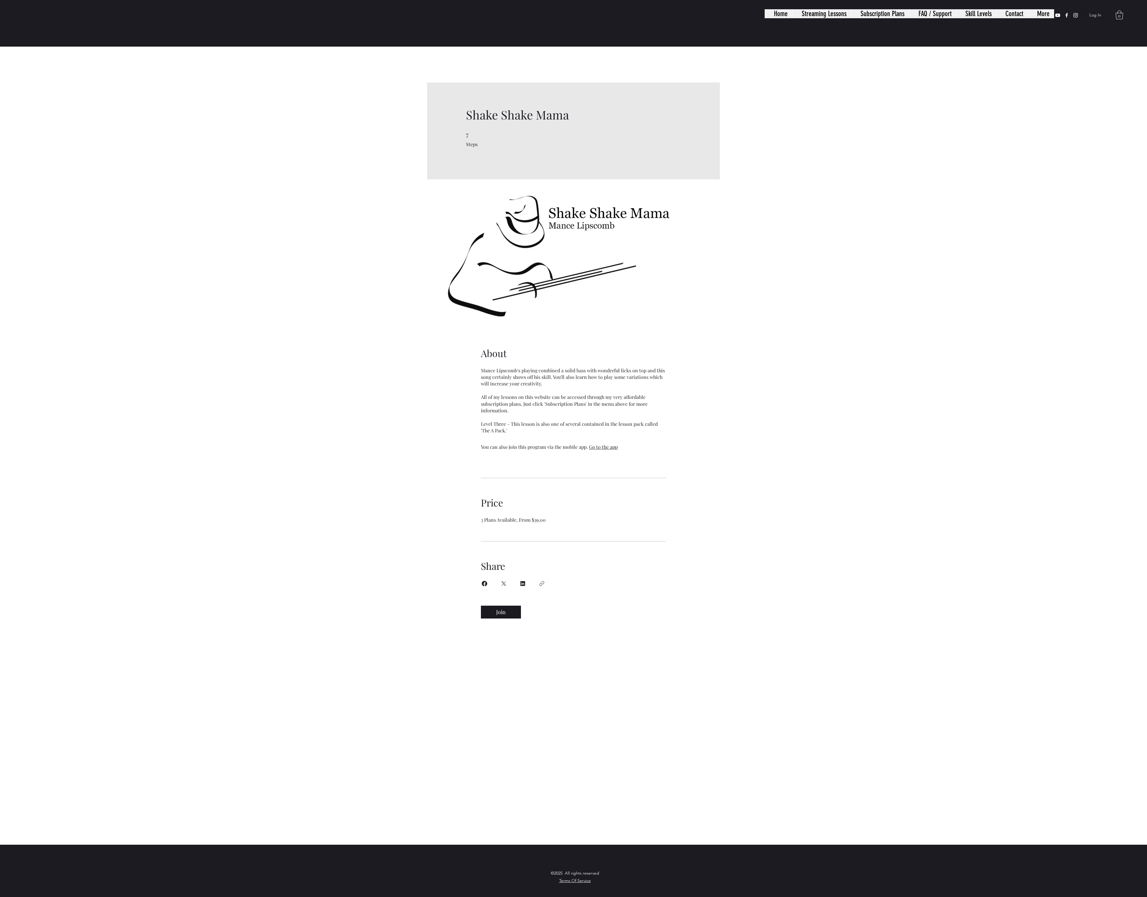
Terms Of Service (575, 880)
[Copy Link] (541, 583)
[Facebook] (1067, 15)
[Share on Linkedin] (522, 583)
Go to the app (603, 447)
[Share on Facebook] (484, 583)
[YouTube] (1058, 15)
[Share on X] (503, 583)
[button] (1119, 14)
